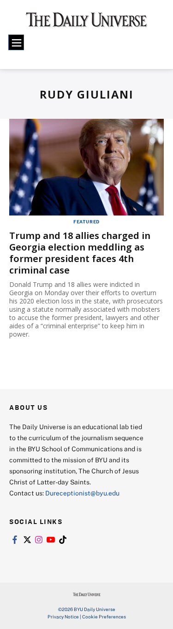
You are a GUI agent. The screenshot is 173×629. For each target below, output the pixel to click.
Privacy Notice (63, 616)
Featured (86, 221)
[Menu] (16, 42)
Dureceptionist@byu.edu (82, 493)
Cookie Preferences (104, 616)
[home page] (86, 23)
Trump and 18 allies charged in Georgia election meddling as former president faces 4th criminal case (79, 252)
